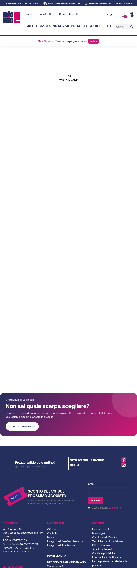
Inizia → (93, 41)
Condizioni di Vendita (104, 537)
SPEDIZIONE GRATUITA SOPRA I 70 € (64, 3)
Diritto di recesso (102, 545)
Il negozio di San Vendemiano (65, 541)
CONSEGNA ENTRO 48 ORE (99, 3)
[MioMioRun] (12, 17)
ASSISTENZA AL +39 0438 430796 (23, 3)
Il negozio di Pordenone (61, 545)
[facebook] (123, 459)
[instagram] (123, 464)
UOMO (41, 26)
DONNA (53, 26)
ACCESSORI (87, 26)
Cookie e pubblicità (103, 553)
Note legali (98, 533)
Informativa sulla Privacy (106, 557)
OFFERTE (104, 26)
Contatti (73, 13)
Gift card (40, 13)
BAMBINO (68, 26)
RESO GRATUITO (126, 3)
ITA (110, 14)
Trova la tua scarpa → (22, 426)
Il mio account (100, 529)
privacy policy (116, 507)
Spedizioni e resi (102, 549)
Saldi (30, 26)
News (52, 13)
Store (62, 13)
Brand (28, 13)
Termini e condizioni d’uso (107, 541)
